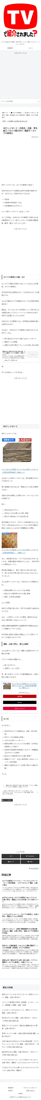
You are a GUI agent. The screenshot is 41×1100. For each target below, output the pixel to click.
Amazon (20, 702)
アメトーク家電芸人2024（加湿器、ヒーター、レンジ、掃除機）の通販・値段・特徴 (20, 1003)
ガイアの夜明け (8, 800)
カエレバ (27, 692)
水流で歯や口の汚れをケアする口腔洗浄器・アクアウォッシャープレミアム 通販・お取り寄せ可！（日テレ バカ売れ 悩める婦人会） (20, 1044)
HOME (20, 1093)
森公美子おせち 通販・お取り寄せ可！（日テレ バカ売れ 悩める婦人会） (20, 1053)
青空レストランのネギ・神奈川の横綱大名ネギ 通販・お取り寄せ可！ (19, 1027)
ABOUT (10, 1090)
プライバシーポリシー (30, 1088)
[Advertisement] (20, 75)
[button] (39, 101)
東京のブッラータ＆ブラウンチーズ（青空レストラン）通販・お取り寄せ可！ (20, 996)
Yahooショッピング (20, 708)
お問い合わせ (30, 1090)
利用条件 (10, 1088)
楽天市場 (20, 696)
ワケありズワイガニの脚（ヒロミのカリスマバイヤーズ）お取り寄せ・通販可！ (20, 1069)
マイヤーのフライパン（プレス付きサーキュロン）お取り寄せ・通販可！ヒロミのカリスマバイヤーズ (20, 1061)
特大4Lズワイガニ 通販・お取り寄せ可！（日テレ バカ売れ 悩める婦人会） (20, 1019)
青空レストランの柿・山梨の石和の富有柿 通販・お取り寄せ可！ (20, 1035)
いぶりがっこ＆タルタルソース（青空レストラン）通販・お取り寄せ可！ (20, 1011)
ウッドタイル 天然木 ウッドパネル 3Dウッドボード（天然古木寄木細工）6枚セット (24, 686)
